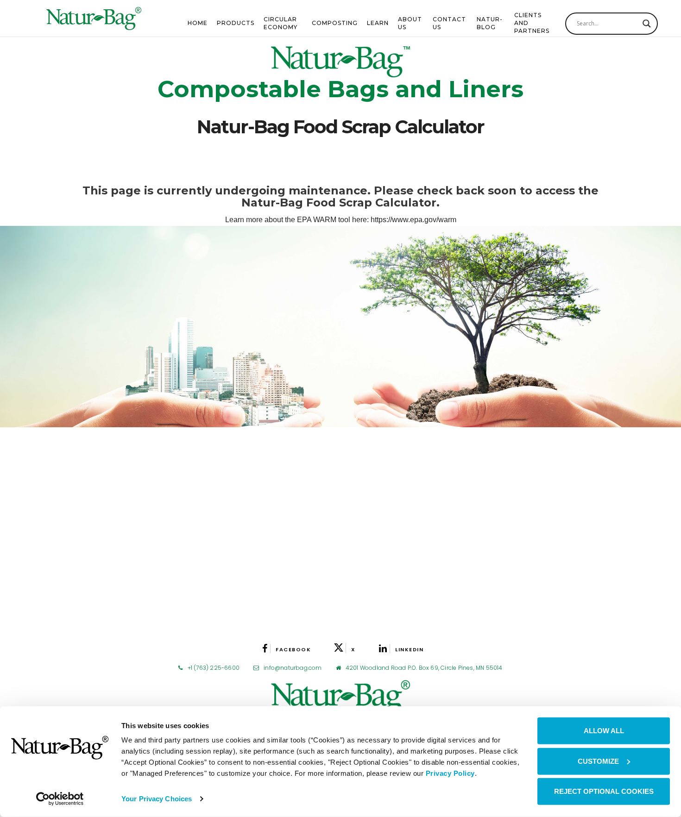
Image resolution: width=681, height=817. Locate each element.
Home (198, 22)
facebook (293, 649)
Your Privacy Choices (156, 799)
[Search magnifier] (646, 23)
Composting (335, 22)
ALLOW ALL (604, 731)
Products (235, 22)
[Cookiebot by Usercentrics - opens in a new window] (60, 799)
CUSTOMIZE (598, 761)
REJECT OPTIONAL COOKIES (604, 791)
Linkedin (409, 649)
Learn (378, 22)
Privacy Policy (450, 773)
